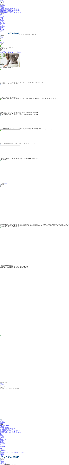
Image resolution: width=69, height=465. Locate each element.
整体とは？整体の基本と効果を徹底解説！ (6, 11)
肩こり (1, 14)
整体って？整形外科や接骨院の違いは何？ (6, 429)
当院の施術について (3, 5)
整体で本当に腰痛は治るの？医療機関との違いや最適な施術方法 (10, 10)
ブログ (1, 31)
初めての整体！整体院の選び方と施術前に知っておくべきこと (9, 8)
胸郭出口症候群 (2, 443)
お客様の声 (1, 423)
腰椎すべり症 (2, 22)
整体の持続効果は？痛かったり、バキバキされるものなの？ (9, 431)
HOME (1, 420)
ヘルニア (1, 18)
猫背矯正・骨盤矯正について (4, 425)
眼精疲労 (1, 435)
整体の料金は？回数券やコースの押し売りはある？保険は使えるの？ (10, 12)
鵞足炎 (1, 28)
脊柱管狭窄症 (2, 20)
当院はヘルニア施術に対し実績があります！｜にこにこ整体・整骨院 (10, 52)
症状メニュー (2, 421)
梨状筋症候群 (2, 437)
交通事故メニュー (2, 422)
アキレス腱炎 (2, 447)
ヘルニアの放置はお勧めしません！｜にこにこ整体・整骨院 (9, 51)
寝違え (1, 24)
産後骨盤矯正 (2, 6)
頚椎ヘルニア (2, 21)
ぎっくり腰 (1, 19)
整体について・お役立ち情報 (4, 427)
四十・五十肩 (2, 16)
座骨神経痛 (1, 17)
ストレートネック (2, 23)
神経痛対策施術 (2, 7)
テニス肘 (1, 25)
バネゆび (1, 445)
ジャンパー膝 (2, 29)
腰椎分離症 (1, 441)
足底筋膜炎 (1, 27)
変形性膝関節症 (2, 26)
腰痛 (0, 433)
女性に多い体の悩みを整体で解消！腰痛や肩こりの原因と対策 (9, 9)
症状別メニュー (2, 42)
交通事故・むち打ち (3, 30)
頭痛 (0, 15)
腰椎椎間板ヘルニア (3, 439)
